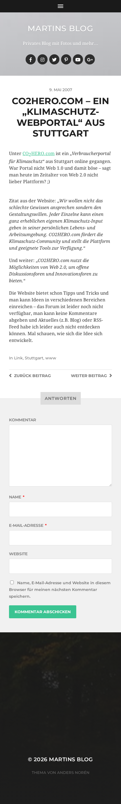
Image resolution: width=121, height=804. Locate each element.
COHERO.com (39, 153)
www (50, 357)
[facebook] (31, 59)
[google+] (90, 59)
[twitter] (54, 59)
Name (16, 497)
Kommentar (22, 419)
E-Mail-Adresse (28, 525)
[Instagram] (42, 59)
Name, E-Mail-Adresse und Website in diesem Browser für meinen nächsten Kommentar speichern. (60, 589)
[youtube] (78, 59)
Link (18, 357)
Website (18, 553)
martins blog (60, 28)
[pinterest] (66, 59)
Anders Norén (73, 772)
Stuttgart (34, 357)
